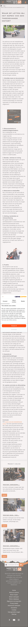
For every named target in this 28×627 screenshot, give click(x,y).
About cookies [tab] (14, 301)
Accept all (14, 325)
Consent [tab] (5, 301)
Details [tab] (23, 301)
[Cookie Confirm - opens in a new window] (20, 297)
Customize (14, 329)
